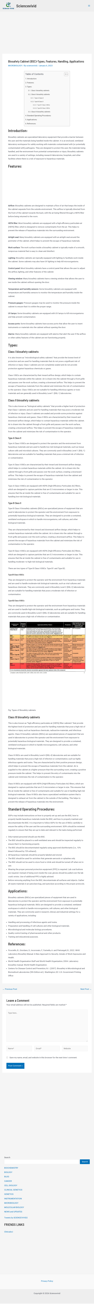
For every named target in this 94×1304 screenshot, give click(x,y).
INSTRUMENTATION (13, 1198)
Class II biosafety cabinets (40, 94)
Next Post (85, 989)
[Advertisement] (47, 29)
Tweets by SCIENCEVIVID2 (16, 1217)
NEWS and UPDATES (13, 1212)
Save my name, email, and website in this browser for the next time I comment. (43, 1057)
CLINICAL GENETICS (13, 1190)
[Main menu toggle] (89, 5)
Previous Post (10, 989)
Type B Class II (38, 101)
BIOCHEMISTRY (11, 1168)
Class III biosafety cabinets (40, 112)
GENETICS (8, 1194)
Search (7, 1157)
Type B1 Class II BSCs (43, 105)
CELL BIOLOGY (10, 1185)
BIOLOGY (8, 1172)
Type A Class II (38, 98)
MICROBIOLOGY (15, 65)
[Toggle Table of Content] (65, 74)
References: (31, 124)
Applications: (32, 120)
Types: (29, 87)
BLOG (6, 1176)
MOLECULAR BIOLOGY (14, 1207)
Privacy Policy (47, 1281)
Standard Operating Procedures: (39, 116)
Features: (30, 83)
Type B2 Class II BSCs (43, 108)
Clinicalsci (8, 1232)
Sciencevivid (26, 5)
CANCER (8, 1181)
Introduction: (32, 79)
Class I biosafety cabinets (40, 90)
